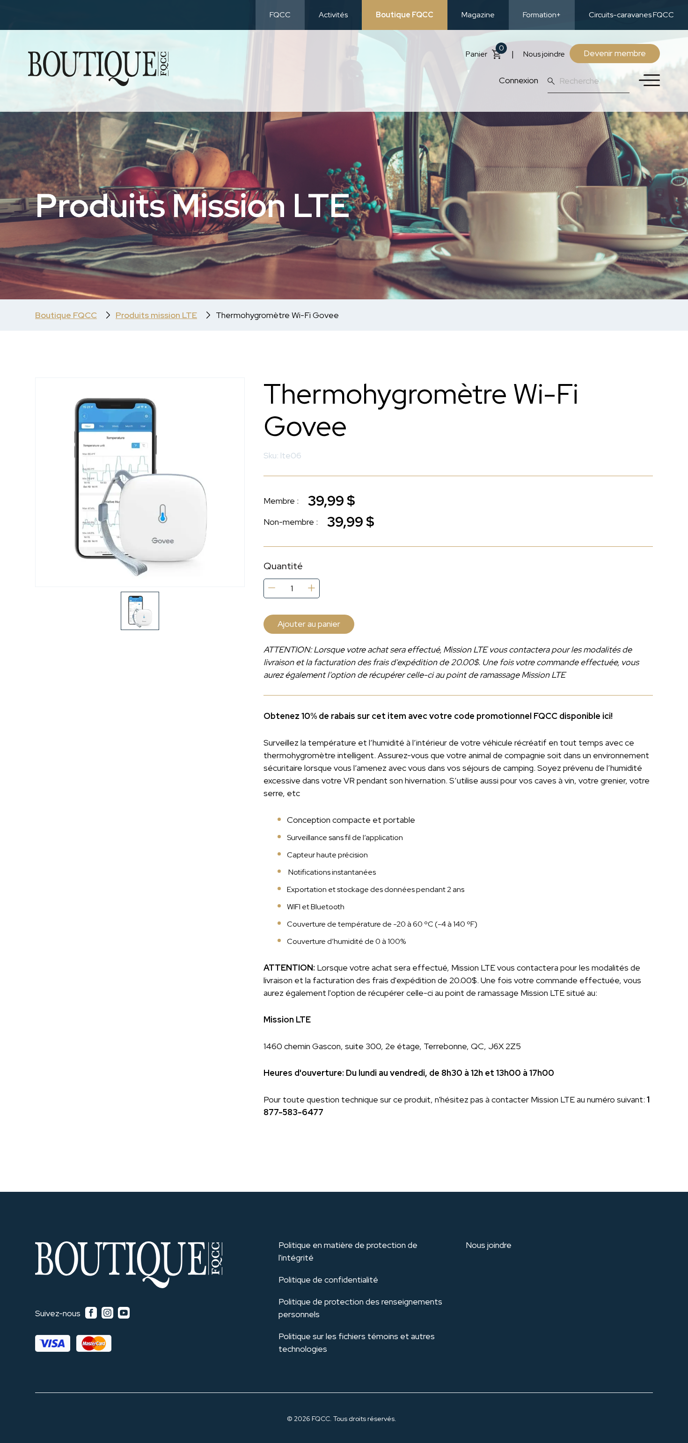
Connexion (518, 80)
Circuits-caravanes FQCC (631, 15)
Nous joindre (544, 54)
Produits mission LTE (156, 315)
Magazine (478, 15)
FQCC (280, 15)
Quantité (283, 566)
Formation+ (542, 15)
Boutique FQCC (404, 15)
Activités (333, 15)
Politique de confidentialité (328, 1279)
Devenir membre (615, 53)
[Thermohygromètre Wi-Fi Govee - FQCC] (140, 482)
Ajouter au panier (309, 623)
